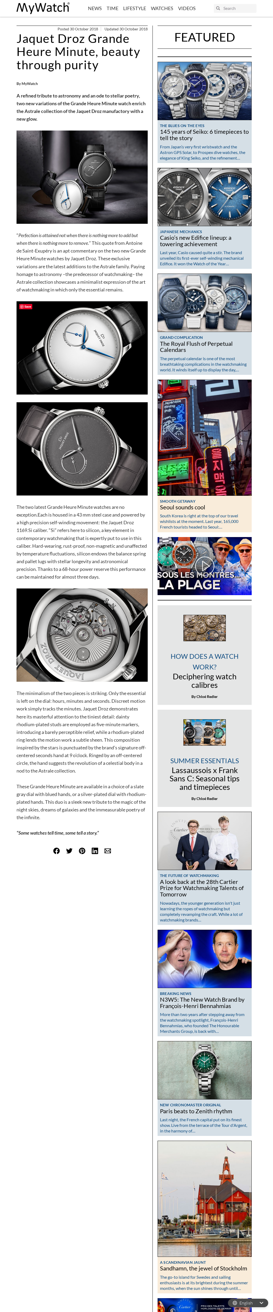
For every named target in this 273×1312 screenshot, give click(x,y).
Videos (187, 8)
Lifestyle (134, 8)
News (95, 8)
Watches (162, 8)
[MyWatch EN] (43, 8)
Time (112, 8)
